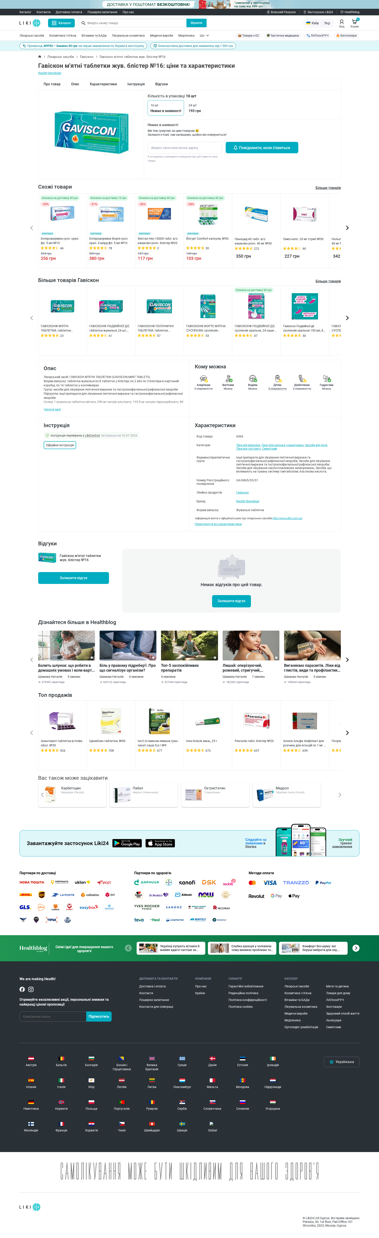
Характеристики (103, 84)
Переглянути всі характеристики (218, 524)
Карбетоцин (71, 788)
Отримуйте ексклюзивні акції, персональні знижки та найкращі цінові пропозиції (64, 1001)
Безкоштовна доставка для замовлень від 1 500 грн (195, 46)
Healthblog (352, 12)
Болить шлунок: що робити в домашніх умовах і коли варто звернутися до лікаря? (66, 668)
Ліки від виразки (248, 445)
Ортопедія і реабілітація (301, 1027)
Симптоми (269, 448)
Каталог (25, 12)
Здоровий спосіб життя (342, 1013)
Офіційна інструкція (60, 445)
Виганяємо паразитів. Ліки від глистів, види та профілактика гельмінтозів (312, 668)
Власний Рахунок (283, 12)
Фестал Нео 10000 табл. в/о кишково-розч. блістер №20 (158, 241)
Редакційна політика (243, 993)
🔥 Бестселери (346, 35)
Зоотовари (334, 1006)
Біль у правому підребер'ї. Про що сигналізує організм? (128, 668)
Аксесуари (333, 1020)
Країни (200, 993)
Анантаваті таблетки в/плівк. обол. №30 (62, 743)
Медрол (282, 788)
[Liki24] (30, 1207)
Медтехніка (186, 35)
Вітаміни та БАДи (94, 35)
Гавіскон (86, 57)
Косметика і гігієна (62, 35)
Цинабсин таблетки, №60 (107, 741)
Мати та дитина (337, 986)
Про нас (128, 12)
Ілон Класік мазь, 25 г (201, 741)
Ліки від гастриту (248, 448)
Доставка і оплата (69, 12)
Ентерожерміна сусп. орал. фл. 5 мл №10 (60, 241)
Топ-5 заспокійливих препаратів (180, 668)
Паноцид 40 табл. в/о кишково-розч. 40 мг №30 (253, 241)
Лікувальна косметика (128, 35)
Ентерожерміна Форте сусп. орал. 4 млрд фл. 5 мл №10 (108, 241)
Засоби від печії (316, 445)
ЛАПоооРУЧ (335, 1000)
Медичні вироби (161, 35)
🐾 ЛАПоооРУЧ (317, 35)
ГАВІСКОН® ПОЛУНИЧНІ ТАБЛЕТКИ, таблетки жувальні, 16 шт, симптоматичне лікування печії (157, 328)
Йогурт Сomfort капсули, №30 (207, 238)
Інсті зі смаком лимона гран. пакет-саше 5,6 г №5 (158, 743)
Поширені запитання (102, 12)
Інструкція (136, 84)
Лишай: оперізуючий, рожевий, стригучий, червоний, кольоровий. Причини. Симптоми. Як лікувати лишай (245, 668)
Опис (75, 84)
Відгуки (161, 84)
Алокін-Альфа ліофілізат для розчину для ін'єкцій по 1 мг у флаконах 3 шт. (304, 743)
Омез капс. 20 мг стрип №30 (303, 239)
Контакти (43, 12)
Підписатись (99, 1016)
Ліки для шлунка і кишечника (282, 445)
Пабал (138, 788)
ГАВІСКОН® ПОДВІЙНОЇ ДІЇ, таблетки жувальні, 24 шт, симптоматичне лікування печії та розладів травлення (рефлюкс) (109, 328)
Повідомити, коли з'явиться (264, 147)
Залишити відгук (74, 578)
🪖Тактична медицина (283, 35)
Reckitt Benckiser (49, 73)
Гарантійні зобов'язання (246, 986)
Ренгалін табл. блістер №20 (254, 741)
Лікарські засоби (32, 35)
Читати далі (52, 409)
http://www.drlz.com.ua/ (287, 518)
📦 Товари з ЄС (248, 35)
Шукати (196, 23)
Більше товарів (328, 281)
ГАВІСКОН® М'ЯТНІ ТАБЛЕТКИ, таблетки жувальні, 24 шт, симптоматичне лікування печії (60, 328)
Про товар (52, 84)
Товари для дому (338, 993)
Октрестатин (214, 788)
